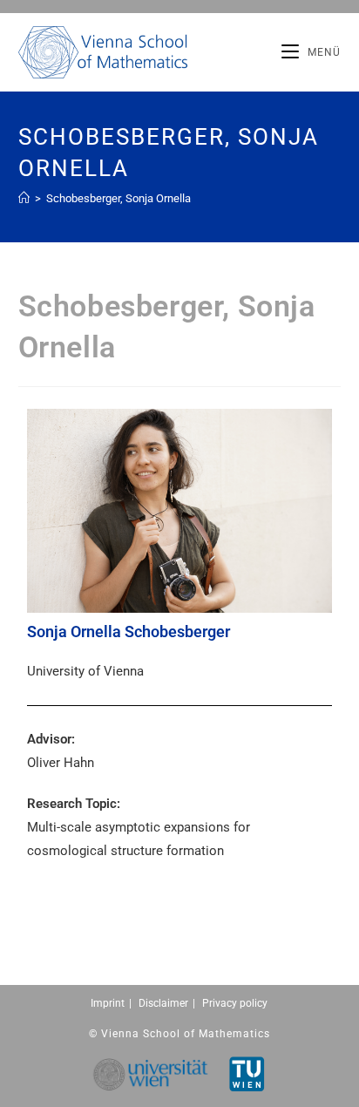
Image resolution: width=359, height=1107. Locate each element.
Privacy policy (235, 1003)
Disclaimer (163, 1003)
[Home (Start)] (24, 198)
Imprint (108, 1003)
